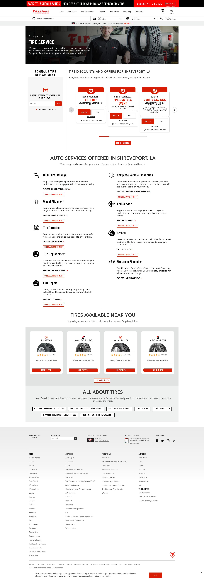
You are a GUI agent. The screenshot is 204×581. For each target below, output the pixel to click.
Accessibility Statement (81, 564)
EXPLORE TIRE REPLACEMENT (54, 270)
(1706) (128, 355)
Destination (33, 473)
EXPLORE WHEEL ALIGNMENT (54, 215)
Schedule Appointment (111, 481)
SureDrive (32, 517)
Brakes (67, 466)
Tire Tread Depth (35, 548)
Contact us (33, 437)
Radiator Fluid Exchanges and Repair (79, 516)
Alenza (31, 462)
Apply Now (98, 438)
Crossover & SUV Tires (37, 552)
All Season (33, 469)
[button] (61, 12)
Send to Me (84, 112)
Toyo (30, 520)
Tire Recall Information (37, 544)
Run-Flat (32, 509)
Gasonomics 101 (108, 473)
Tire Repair (69, 477)
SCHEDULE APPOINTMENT (53, 194)
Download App (134, 443)
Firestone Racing (35, 540)
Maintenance (143, 481)
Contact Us (106, 466)
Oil (66, 513)
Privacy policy (105, 576)
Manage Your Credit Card (102, 441)
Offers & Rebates (108, 477)
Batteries (68, 497)
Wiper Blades (70, 528)
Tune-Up (68, 501)
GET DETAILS (128, 23)
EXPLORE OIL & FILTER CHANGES (56, 189)
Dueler (31, 505)
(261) (54, 355)
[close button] (201, 572)
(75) (91, 355)
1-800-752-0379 (170, 19)
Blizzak (31, 466)
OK (155, 575)
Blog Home (143, 458)
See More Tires (102, 380)
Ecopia (31, 493)
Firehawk (32, 513)
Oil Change (143, 477)
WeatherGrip (34, 489)
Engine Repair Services (74, 469)
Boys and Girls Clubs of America (114, 462)
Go (58, 103)
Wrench (105, 493)
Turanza (32, 497)
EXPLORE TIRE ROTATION (52, 241)
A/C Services (70, 493)
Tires (140, 462)
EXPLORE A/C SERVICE (126, 220)
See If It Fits (46, 370)
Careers (69, 564)
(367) (165, 355)
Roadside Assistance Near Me (113, 485)
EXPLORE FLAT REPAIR (52, 299)
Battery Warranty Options (148, 497)
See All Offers (122, 143)
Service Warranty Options (148, 501)
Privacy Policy (51, 564)
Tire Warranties (34, 536)
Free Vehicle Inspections (74, 509)
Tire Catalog (33, 528)
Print (97, 112)
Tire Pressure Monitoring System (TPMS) (80, 481)
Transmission (70, 524)
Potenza (32, 501)
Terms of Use (40, 564)
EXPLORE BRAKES (124, 249)
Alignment (69, 462)
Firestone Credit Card (110, 470)
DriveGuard (33, 481)
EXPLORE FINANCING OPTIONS (128, 278)
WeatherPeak (34, 477)
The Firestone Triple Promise (112, 489)
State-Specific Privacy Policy (132, 564)
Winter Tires (33, 556)
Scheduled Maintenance (74, 520)
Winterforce (33, 485)
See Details (91, 117)
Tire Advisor (33, 532)
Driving (141, 485)
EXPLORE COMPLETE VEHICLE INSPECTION (133, 191)
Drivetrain (69, 505)
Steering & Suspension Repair (76, 473)
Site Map (31, 564)
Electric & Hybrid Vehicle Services (78, 489)
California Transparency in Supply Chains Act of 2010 (106, 564)
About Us (105, 458)
